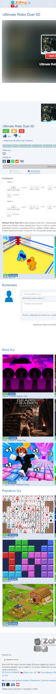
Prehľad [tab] (15, 171)
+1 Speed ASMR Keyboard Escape (16, 484)
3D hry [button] (15, 146)
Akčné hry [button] (7, 146)
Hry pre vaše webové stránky (16, 680)
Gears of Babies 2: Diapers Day (14, 440)
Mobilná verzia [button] (12, 659)
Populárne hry (11, 490)
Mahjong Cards (8, 537)
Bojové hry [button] (48, 146)
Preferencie (35, 680)
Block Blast (7, 581)
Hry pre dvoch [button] (25, 146)
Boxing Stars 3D (9, 277)
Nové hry (8, 349)
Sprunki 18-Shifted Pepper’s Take (15, 396)
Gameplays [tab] (35, 171)
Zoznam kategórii (12, 672)
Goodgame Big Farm (10, 625)
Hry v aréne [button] (37, 146)
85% (6, 131)
